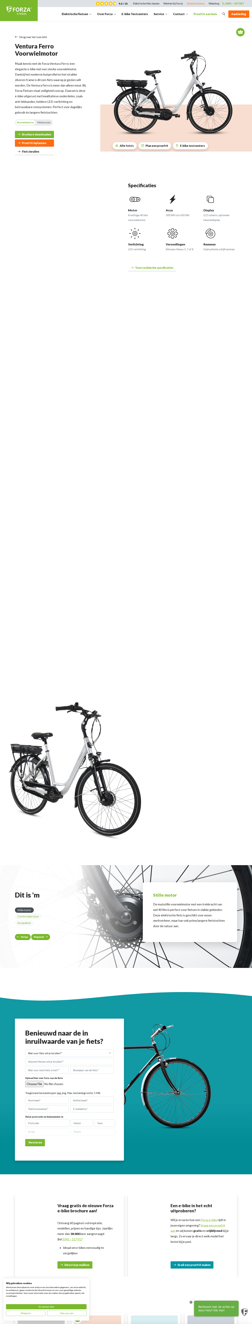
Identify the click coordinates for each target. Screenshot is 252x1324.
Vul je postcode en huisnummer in (44, 1117)
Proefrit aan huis (205, 14)
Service (159, 14)
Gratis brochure (196, 3)
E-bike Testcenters (135, 14)
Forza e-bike (209, 1220)
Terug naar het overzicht (33, 37)
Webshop (214, 3)
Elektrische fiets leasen (146, 3)
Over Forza (105, 14)
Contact (179, 14)
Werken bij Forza (173, 3)
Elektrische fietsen (75, 14)
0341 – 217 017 (234, 3)
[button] (152, 267)
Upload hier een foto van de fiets (44, 1078)
